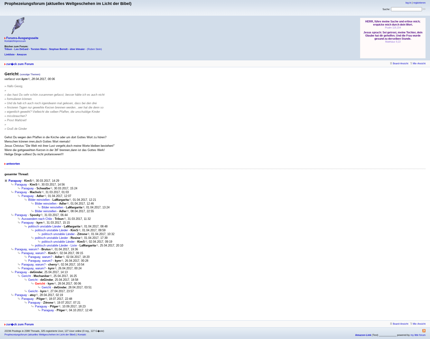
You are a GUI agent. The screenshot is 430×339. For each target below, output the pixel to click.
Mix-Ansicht (419, 63)
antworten (13, 163)
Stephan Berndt (58, 49)
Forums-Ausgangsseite (22, 38)
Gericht (26, 276)
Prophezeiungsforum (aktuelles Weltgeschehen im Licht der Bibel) (40, 334)
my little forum (418, 335)
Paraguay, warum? (27, 249)
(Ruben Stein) (94, 49)
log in (408, 2)
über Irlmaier (77, 49)
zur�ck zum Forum (20, 64)
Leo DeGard (21, 49)
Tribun (8, 49)
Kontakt (82, 334)
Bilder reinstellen (39, 199)
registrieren (419, 2)
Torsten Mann (39, 49)
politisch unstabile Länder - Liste (56, 245)
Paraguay (15, 180)
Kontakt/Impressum (15, 41)
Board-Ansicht (400, 63)
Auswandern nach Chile (37, 218)
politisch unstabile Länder (44, 226)
